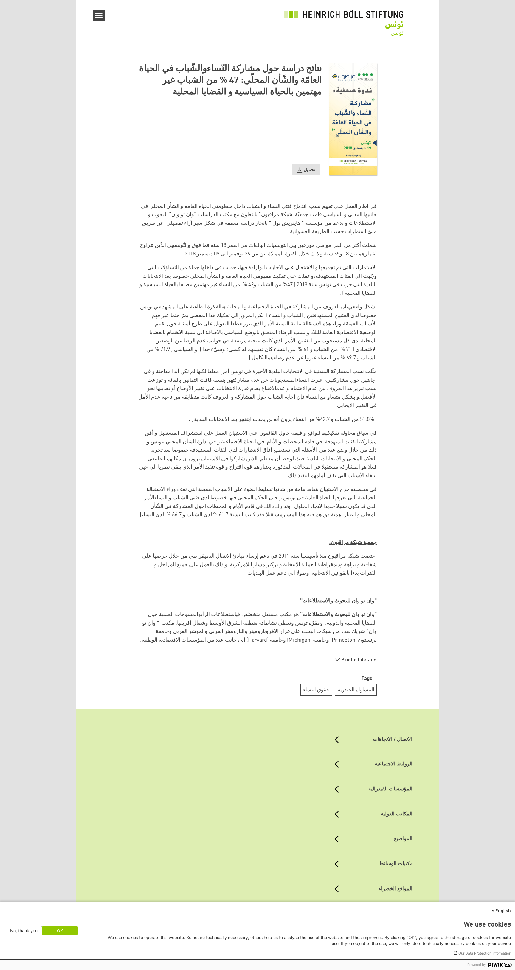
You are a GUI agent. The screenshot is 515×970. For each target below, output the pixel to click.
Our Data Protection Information (484, 953)
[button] (306, 169)
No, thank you (24, 930)
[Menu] (99, 15)
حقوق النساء (316, 690)
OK (60, 930)
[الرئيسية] (344, 19)
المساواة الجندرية (356, 690)
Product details (358, 659)
